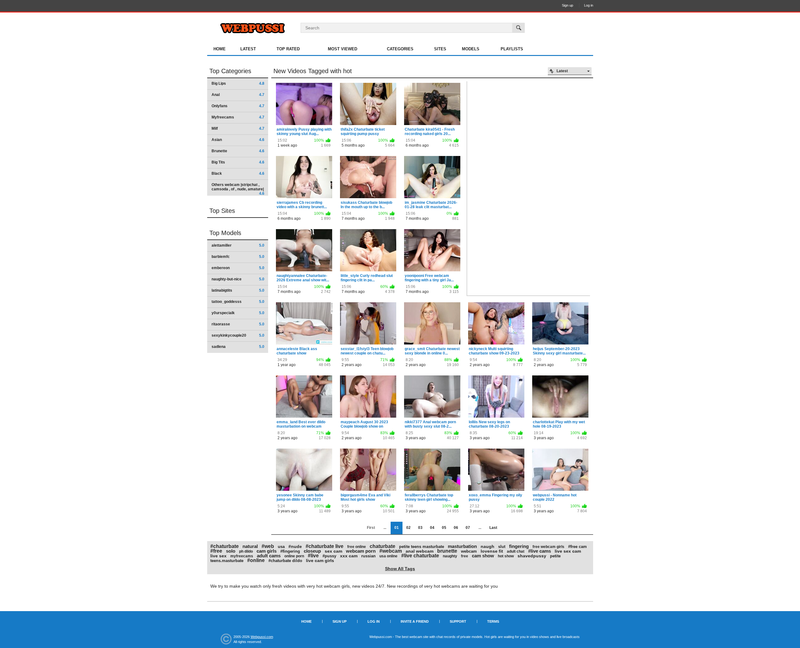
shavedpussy (532, 555)
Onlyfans (238, 106)
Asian (238, 140)
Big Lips (238, 83)
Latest (248, 49)
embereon (238, 268)
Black (238, 173)
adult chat (515, 551)
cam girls (267, 551)
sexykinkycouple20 (238, 335)
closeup (312, 551)
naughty (450, 556)
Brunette (238, 151)
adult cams (269, 555)
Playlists (512, 49)
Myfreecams (238, 117)
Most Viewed (342, 49)
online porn (294, 556)
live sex (218, 555)
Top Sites (222, 210)
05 (444, 527)
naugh (487, 546)
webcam (469, 551)
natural (250, 546)
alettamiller (238, 245)
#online (256, 560)
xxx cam (349, 555)
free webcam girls (548, 547)
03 (420, 527)
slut (501, 546)
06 (456, 527)
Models (470, 49)
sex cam (333, 551)
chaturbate (382, 546)
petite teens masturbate (421, 546)
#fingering (290, 551)
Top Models (225, 232)
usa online (388, 556)
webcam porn (361, 551)
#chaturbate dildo (285, 560)
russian (368, 556)
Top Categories (230, 71)
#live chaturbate (420, 555)
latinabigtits (238, 290)
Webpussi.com (262, 637)
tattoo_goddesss (238, 301)
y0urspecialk (238, 313)
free (464, 556)
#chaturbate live (324, 546)
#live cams (539, 551)
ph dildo (246, 551)
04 (432, 527)
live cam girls (320, 560)
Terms (493, 621)
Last (493, 527)
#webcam (390, 551)
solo (230, 551)
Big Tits (238, 162)
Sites (440, 49)
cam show (483, 555)
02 (408, 527)
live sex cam (568, 551)
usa (281, 546)
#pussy (329, 556)
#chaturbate (224, 546)
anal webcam (419, 551)
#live (313, 555)
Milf (238, 128)
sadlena (238, 346)
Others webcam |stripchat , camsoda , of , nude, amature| (238, 189)
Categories (400, 49)
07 (468, 527)
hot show (506, 556)
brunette (447, 551)
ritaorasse (238, 324)
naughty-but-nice (238, 279)
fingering (519, 546)
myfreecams (241, 556)
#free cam (577, 546)
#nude (295, 546)
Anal (238, 95)
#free (216, 551)
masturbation (462, 546)
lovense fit (492, 551)
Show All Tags (400, 568)
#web (268, 546)
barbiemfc (238, 256)
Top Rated (288, 49)
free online (356, 547)
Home (219, 49)
